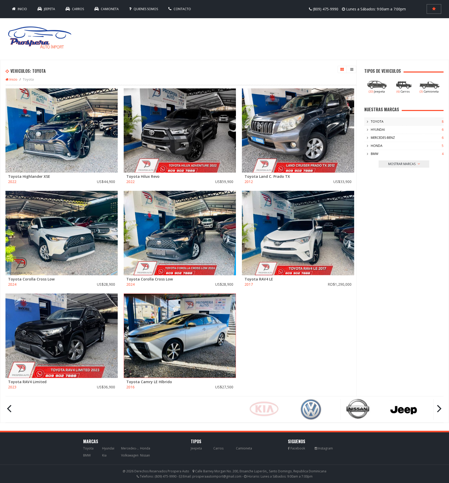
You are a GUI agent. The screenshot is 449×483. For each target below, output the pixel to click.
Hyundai (378, 129)
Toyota (377, 121)
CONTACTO (182, 9)
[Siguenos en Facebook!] (296, 448)
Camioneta (109, 9)
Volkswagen (129, 455)
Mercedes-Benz (383, 137)
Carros (77, 9)
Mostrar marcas (402, 164)
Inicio (13, 79)
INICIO (22, 9)
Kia (104, 455)
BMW (374, 154)
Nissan (145, 455)
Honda (376, 145)
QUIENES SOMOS (145, 9)
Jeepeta (49, 9)
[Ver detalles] (61, 130)
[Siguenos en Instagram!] (324, 448)
